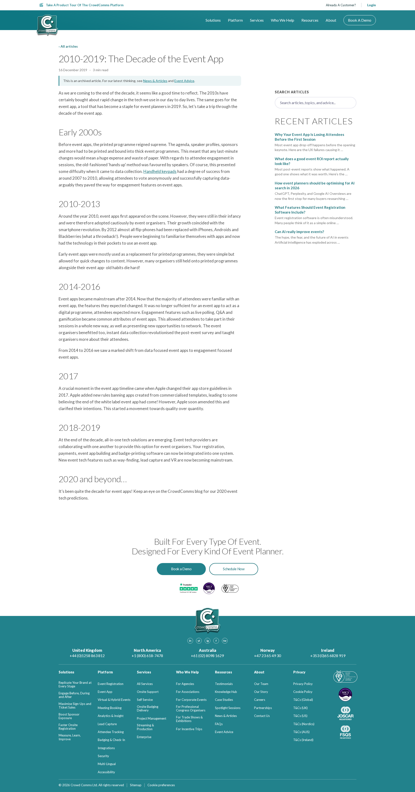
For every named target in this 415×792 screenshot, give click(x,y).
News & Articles (155, 81)
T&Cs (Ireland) (303, 740)
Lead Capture (107, 724)
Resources (309, 20)
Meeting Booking (110, 708)
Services (257, 20)
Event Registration (110, 684)
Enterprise (144, 737)
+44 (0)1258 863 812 (87, 655)
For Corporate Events (191, 700)
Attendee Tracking (111, 732)
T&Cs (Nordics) (303, 724)
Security (103, 756)
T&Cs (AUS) (301, 732)
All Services (145, 684)
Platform (235, 20)
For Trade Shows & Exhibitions (189, 719)
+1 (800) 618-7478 (147, 655)
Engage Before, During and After (74, 695)
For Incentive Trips (189, 729)
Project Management (151, 718)
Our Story (261, 692)
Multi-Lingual (107, 764)
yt (199, 640)
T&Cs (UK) (300, 708)
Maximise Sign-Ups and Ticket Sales (75, 706)
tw (224, 640)
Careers (259, 700)
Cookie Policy (302, 692)
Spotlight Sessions (227, 708)
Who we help (282, 20)
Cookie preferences (161, 785)
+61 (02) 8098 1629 (207, 655)
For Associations (187, 692)
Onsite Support (148, 692)
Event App (105, 692)
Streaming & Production (145, 727)
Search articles (292, 92)
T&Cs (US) (300, 716)
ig (208, 640)
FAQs (219, 724)
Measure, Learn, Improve (70, 737)
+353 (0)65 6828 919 (327, 655)
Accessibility (106, 772)
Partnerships (263, 708)
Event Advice (184, 81)
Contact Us (262, 716)
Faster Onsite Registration (68, 727)
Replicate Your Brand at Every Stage (75, 684)
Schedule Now (233, 569)
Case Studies (224, 700)
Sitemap (135, 785)
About (331, 20)
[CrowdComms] (47, 25)
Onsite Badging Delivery (147, 708)
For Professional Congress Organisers (190, 708)
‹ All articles (68, 46)
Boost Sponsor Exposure (69, 716)
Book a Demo (359, 20)
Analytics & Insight (110, 716)
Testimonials (224, 684)
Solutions (213, 20)
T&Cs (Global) (303, 700)
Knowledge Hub (226, 692)
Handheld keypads (160, 171)
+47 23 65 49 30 (267, 655)
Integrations (106, 748)
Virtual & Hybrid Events (114, 700)
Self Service (145, 700)
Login (371, 5)
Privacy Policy (303, 684)
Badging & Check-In (111, 740)
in (190, 640)
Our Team (261, 684)
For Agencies (185, 684)
